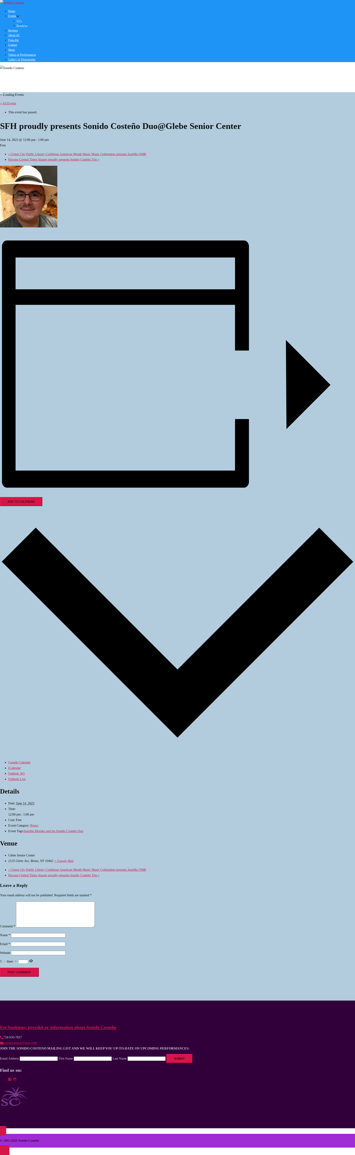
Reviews (13, 30)
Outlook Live (17, 779)
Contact (12, 44)
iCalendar (14, 768)
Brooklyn (21, 25)
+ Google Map (64, 861)
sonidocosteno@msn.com (20, 1043)
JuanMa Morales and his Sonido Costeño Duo (53, 831)
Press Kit (13, 40)
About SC (14, 35)
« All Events (8, 103)
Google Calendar (19, 762)
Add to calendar (21, 501)
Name (5, 935)
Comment (7, 926)
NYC (19, 20)
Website (5, 953)
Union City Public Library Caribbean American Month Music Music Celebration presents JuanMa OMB (77, 154)
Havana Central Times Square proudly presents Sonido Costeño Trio (53, 159)
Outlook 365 (16, 773)
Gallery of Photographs (21, 59)
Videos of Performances (22, 54)
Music (11, 49)
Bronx (34, 825)
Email (5, 944)
